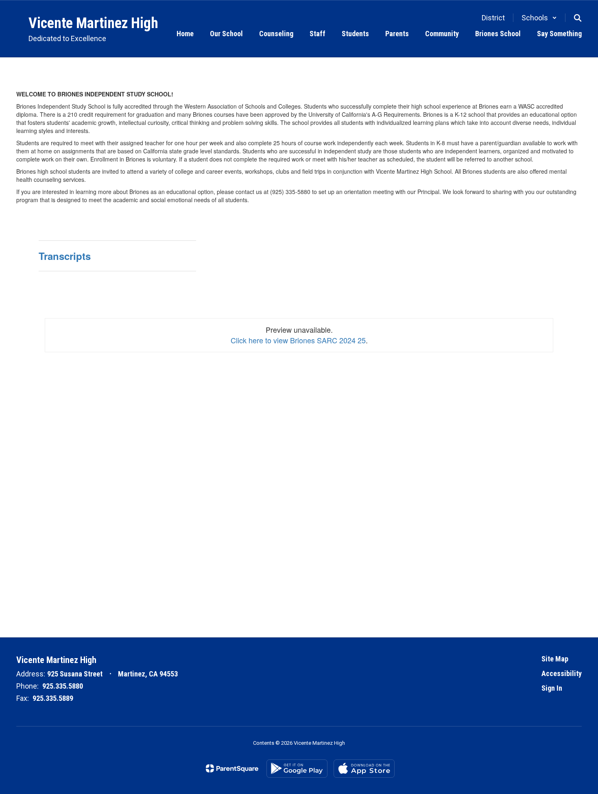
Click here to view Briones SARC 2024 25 (298, 340)
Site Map (554, 658)
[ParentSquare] (232, 768)
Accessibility (561, 673)
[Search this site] (578, 18)
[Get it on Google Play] (296, 768)
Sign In (551, 688)
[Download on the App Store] (364, 768)
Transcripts (65, 256)
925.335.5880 (62, 686)
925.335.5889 (53, 698)
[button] (539, 17)
